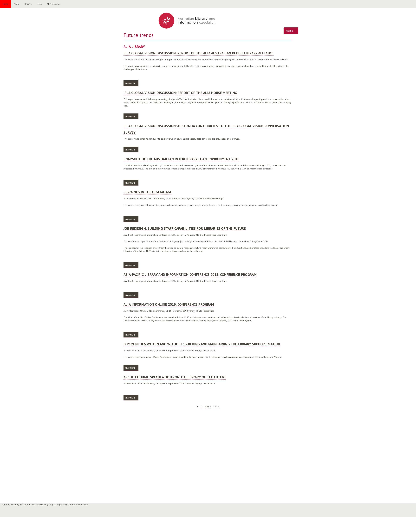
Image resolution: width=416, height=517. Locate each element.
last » (216, 406)
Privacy (63, 504)
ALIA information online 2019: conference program (169, 304)
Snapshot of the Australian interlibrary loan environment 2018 (181, 159)
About (16, 3)
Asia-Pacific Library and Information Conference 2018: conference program (190, 274)
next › (208, 406)
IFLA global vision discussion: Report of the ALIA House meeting (180, 92)
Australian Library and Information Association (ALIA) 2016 (30, 504)
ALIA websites (53, 3)
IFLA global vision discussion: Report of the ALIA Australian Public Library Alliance (198, 53)
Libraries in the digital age (148, 192)
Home (5, 3)
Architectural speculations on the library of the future (175, 377)
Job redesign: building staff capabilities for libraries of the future (185, 228)
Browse (28, 3)
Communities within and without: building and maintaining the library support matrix (202, 344)
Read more (131, 83)
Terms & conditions (78, 504)
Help (39, 3)
